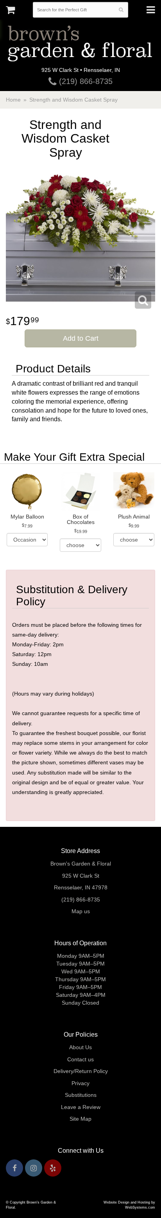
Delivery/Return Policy (81, 1071)
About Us (80, 1047)
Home (13, 100)
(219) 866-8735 (85, 81)
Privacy (80, 1083)
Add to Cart (80, 338)
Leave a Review (80, 1107)
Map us (81, 911)
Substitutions (81, 1095)
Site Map (80, 1119)
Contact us (80, 1059)
